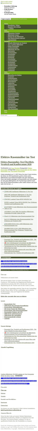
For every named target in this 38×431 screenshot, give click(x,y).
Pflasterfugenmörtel (13, 99)
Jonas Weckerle (15, 168)
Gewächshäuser (12, 60)
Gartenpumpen (12, 67)
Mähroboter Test (5, 270)
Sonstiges (7, 73)
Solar (5, 112)
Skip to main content (6, 1)
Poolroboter (11, 57)
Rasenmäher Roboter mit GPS (13, 312)
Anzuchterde (11, 101)
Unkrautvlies (11, 97)
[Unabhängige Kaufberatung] (6, 3)
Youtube (3, 396)
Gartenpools (11, 70)
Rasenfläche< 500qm (14, 25)
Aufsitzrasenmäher (13, 48)
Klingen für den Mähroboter (16, 36)
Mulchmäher (11, 51)
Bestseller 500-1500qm (14, 27)
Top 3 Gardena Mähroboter (15, 44)
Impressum (4, 402)
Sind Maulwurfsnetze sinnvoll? (16, 38)
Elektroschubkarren (13, 96)
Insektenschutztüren (13, 94)
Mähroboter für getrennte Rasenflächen (16, 305)
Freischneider (11, 59)
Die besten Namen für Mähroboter (14, 309)
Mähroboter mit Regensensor (13, 313)
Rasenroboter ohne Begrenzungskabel (15, 310)
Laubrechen (11, 83)
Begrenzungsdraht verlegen (12, 317)
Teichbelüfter (11, 88)
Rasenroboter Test (9, 304)
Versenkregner (12, 91)
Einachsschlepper (12, 80)
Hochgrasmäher (12, 52)
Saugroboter (11, 56)
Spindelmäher (11, 64)
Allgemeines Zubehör (14, 33)
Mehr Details (18, 376)
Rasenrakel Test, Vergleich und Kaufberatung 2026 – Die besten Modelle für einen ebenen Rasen (20, 240)
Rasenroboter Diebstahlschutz (13, 307)
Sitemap (3, 393)
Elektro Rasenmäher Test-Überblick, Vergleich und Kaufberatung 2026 (17, 163)
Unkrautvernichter (13, 102)
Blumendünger (12, 81)
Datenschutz (4, 405)
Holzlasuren (11, 86)
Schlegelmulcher (12, 78)
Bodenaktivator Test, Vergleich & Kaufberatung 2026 (19, 253)
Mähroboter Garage (13, 35)
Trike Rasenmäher (13, 109)
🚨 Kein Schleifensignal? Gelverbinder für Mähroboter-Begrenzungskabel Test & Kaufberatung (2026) (20, 243)
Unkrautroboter (12, 40)
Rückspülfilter (12, 89)
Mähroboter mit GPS (13, 49)
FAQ (5, 30)
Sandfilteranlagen (12, 65)
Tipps (5, 72)
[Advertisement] (19, 136)
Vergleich (7, 41)
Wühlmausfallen (12, 85)
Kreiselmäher (11, 54)
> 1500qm (11, 28)
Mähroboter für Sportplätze (12, 315)
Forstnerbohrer (12, 107)
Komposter (11, 76)
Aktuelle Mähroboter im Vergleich (17, 43)
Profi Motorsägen (12, 105)
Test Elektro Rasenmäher (18, 171)
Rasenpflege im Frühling (15, 75)
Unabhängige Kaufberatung (19, 19)
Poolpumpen (11, 68)
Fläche (6, 23)
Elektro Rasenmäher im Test (24, 169)
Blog (5, 110)
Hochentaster (11, 62)
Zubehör (6, 31)
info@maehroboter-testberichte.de (11, 410)
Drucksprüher (11, 104)
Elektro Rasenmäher (13, 46)
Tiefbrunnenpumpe (13, 93)
